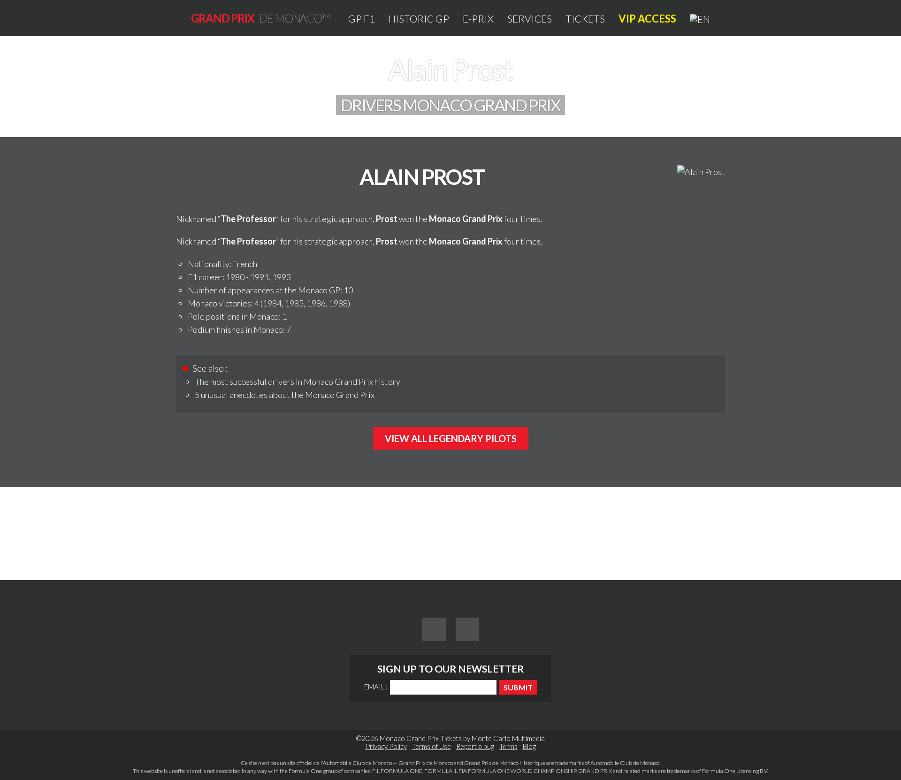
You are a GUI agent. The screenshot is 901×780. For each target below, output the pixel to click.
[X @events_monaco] (467, 629)
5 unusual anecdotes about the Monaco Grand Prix (284, 395)
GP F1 (361, 18)
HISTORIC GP (419, 18)
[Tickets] (658, 543)
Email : (376, 686)
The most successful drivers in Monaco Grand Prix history (297, 381)
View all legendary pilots (451, 438)
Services (529, 18)
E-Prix (478, 18)
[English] (700, 18)
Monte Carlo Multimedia (508, 738)
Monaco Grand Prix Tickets (421, 738)
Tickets (585, 18)
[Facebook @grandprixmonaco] (434, 629)
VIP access (647, 18)
